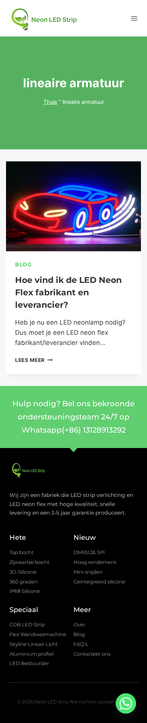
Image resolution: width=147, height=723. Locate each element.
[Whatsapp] (126, 703)
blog (23, 264)
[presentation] (73, 206)
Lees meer (34, 360)
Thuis (50, 102)
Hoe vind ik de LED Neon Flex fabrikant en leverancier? (68, 292)
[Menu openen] (134, 18)
